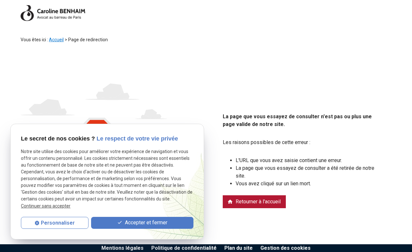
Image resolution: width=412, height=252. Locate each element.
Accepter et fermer (145, 222)
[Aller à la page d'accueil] (53, 13)
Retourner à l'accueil (254, 202)
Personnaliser (58, 223)
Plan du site (238, 248)
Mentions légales (122, 248)
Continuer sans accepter (45, 205)
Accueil (56, 39)
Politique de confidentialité (184, 248)
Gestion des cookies (285, 248)
